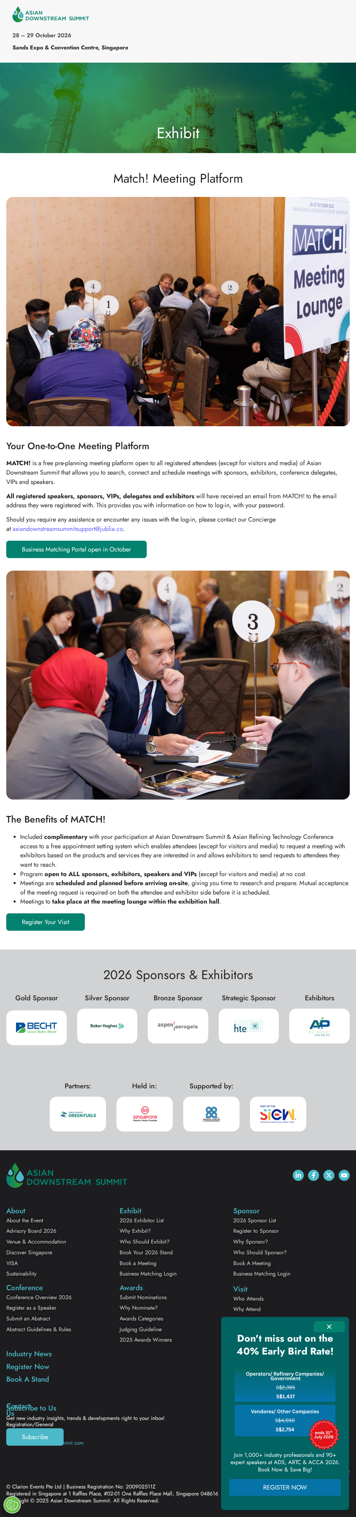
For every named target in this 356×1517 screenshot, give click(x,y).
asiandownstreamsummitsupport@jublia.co (68, 528)
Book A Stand (27, 1379)
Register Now (27, 1366)
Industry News (29, 1354)
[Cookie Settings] (12, 1505)
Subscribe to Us (31, 1408)
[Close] (329, 1326)
